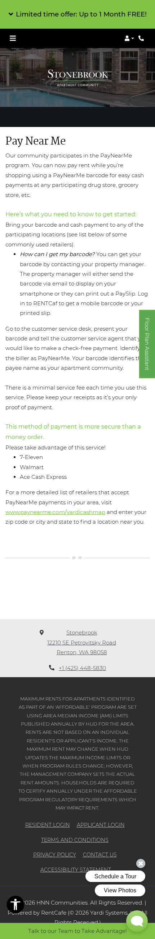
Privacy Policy (54, 854)
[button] (77, 14)
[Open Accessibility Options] (15, 906)
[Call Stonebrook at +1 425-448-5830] (142, 38)
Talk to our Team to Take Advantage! (77, 931)
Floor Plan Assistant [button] (147, 348)
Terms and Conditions (74, 839)
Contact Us (100, 854)
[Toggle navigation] (13, 38)
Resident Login (47, 824)
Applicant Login (101, 824)
